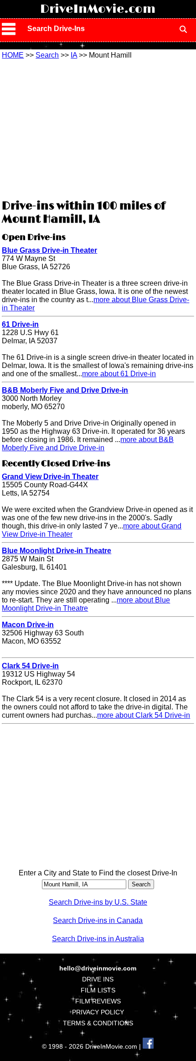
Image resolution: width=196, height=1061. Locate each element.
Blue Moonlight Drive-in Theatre (56, 550)
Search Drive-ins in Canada (98, 920)
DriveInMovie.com (97, 9)
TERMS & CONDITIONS (98, 1023)
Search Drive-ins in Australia (98, 939)
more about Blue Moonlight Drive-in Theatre (86, 604)
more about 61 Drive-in (119, 374)
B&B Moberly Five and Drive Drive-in (65, 390)
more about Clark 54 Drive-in (143, 715)
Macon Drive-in (28, 625)
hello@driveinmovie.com (97, 968)
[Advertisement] (98, 128)
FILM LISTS (98, 990)
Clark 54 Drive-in (30, 666)
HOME (13, 55)
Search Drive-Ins (56, 28)
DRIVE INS (97, 979)
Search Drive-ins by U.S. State (98, 902)
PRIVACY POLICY (98, 1012)
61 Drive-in (20, 324)
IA (74, 55)
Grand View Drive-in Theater (50, 476)
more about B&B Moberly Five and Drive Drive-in (88, 444)
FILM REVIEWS (98, 1001)
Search (47, 55)
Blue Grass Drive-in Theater (49, 250)
